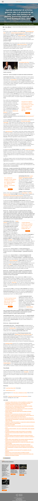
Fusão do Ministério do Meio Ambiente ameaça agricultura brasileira (17, 444)
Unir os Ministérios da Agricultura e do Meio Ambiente (26, 177)
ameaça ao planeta (21, 35)
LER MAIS (4, 478)
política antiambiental (13, 260)
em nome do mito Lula (29, 149)
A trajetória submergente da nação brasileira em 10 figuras (16, 404)
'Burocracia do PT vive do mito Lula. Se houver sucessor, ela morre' (17, 414)
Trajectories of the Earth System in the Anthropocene (18, 396)
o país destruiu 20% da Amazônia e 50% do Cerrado (13, 195)
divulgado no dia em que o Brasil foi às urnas (23, 334)
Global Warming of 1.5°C (10, 390)
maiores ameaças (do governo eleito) (18, 32)
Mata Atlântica (24, 192)
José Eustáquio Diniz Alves (24, 62)
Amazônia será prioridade (10, 424)
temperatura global (8, 343)
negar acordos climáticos (22, 44)
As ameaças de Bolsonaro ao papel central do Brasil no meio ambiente (18, 431)
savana (10, 264)
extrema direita (13, 79)
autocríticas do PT (9, 131)
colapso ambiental (29, 306)
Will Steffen (26, 371)
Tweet (11, 189)
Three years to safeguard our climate (20, 392)
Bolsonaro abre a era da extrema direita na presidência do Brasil (17, 452)
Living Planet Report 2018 (10, 388)
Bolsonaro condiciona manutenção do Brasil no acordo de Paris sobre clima (19, 453)
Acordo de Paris (13, 328)
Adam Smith (14, 282)
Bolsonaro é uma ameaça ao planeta (12, 455)
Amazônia (10, 239)
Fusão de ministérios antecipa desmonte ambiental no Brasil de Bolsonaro (19, 435)
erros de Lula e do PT (30, 116)
